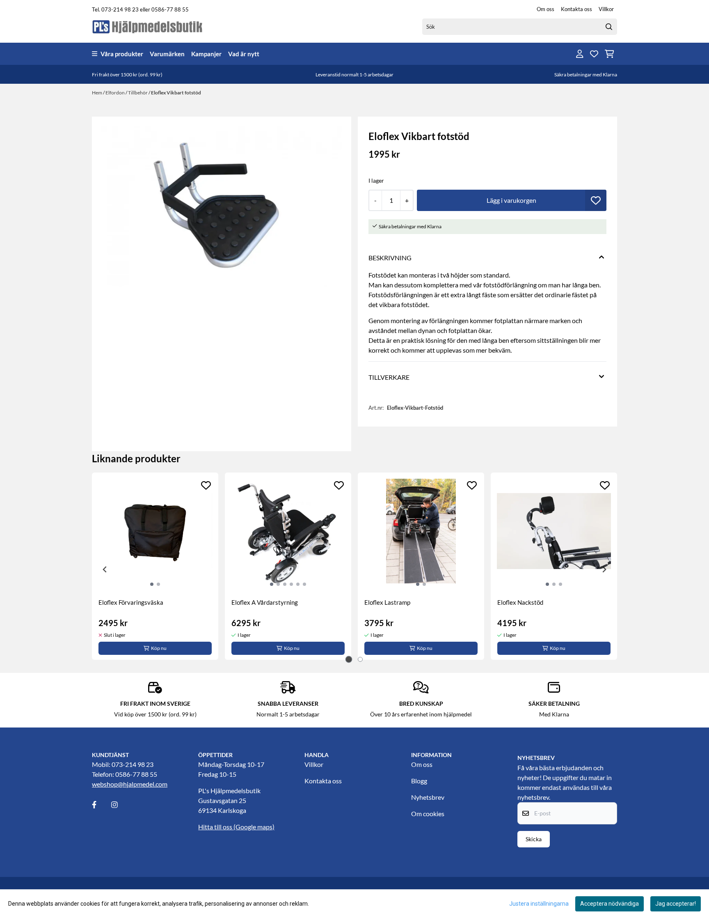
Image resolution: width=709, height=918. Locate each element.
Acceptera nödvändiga (609, 903)
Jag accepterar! (675, 903)
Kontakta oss (576, 9)
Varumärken (167, 53)
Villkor (606, 9)
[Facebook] (101, 805)
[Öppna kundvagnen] (610, 53)
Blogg (419, 781)
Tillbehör (138, 93)
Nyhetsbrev (427, 797)
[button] (596, 200)
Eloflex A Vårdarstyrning (264, 602)
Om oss (545, 9)
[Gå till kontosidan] (580, 53)
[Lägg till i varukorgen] (511, 200)
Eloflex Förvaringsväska (130, 602)
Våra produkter (122, 53)
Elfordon (115, 93)
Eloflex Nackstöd (520, 602)
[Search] (609, 26)
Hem (97, 93)
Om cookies (427, 813)
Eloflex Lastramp (387, 602)
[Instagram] (120, 805)
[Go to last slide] (105, 569)
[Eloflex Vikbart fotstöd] (221, 206)
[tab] (348, 659)
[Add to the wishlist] (206, 485)
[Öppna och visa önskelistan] (594, 53)
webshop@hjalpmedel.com (129, 784)
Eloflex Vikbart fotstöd (176, 93)
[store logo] (148, 26)
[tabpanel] (155, 566)
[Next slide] (604, 569)
